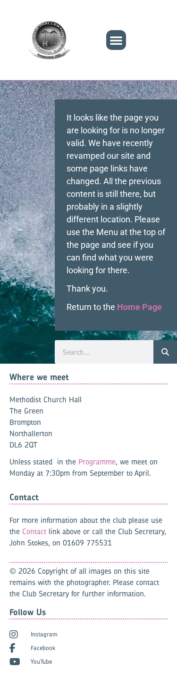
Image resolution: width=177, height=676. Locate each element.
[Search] (165, 352)
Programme (97, 461)
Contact (34, 531)
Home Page (139, 307)
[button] (116, 40)
